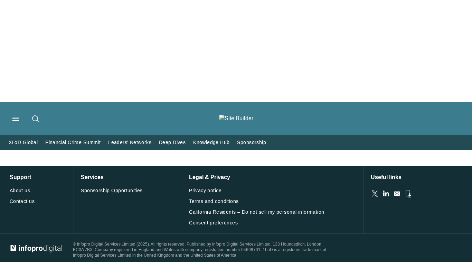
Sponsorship (251, 142)
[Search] (35, 119)
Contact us (22, 201)
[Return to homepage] (236, 118)
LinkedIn (386, 193)
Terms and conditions (213, 201)
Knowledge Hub (211, 142)
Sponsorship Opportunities (112, 190)
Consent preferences (213, 223)
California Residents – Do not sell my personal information (256, 212)
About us (20, 190)
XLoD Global (23, 142)
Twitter (375, 193)
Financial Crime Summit (73, 142)
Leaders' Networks (129, 142)
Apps (408, 193)
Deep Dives (172, 142)
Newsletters (397, 193)
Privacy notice (205, 190)
